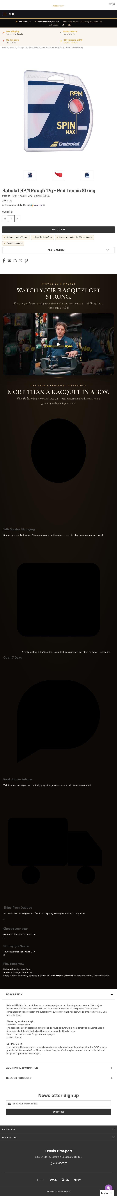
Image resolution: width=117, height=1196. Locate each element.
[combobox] (107, 1193)
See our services (70, 43)
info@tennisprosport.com (48, 21)
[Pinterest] (26, 260)
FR (69, 24)
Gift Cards (53, 24)
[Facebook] (3, 260)
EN (63, 24)
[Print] (15, 260)
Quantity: (7, 212)
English (104, 1193)
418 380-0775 (25, 21)
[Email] (9, 260)
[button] (58, 205)
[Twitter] (20, 260)
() (113, 4)
